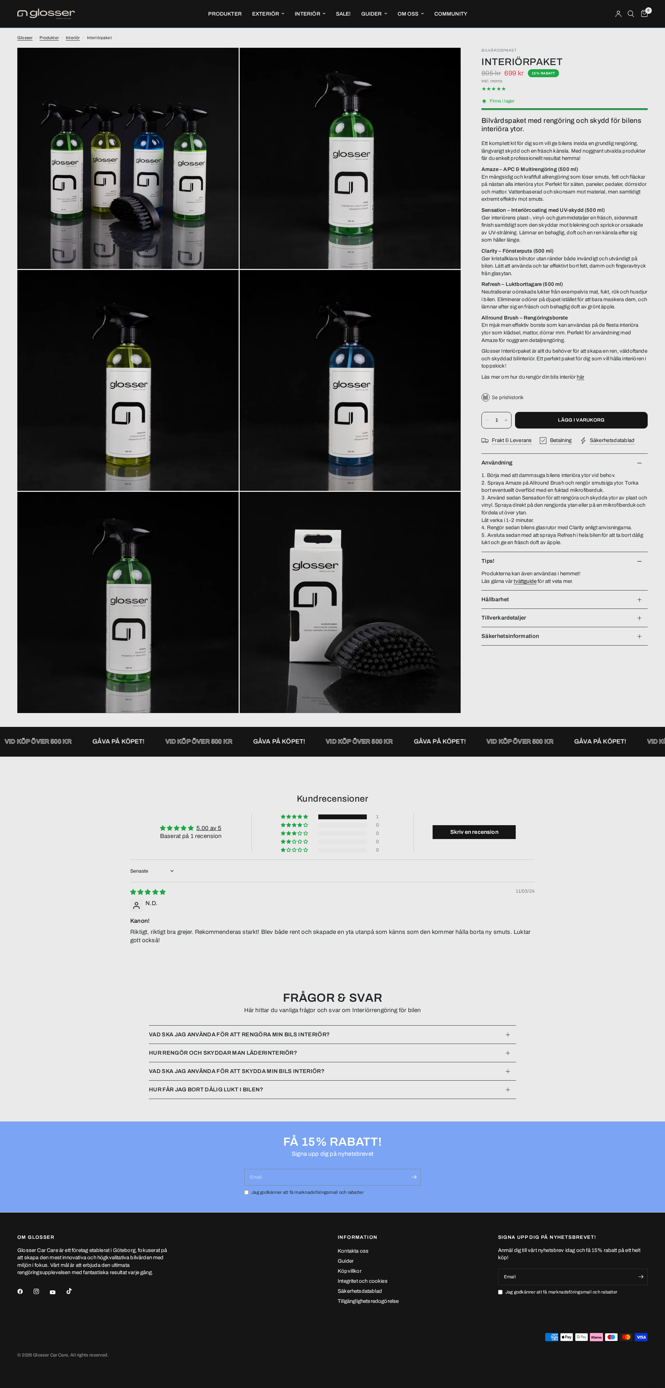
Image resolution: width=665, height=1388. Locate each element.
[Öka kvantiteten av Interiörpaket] (506, 420)
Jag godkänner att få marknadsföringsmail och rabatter (307, 1192)
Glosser (25, 37)
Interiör (73, 37)
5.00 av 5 (209, 828)
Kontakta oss (353, 1251)
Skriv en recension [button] (474, 832)
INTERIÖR (307, 14)
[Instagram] (41, 1291)
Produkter (49, 37)
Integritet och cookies (363, 1281)
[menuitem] (225, 13)
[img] (148, 892)
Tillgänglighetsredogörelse (368, 1301)
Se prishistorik (508, 397)
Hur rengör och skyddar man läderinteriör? (223, 1053)
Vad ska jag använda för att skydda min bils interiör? (237, 1071)
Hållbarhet (495, 599)
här (580, 377)
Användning (496, 463)
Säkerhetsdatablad (360, 1291)
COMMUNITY (451, 14)
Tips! (488, 561)
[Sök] (631, 14)
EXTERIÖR (265, 14)
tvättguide (525, 581)
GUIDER (371, 14)
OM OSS (408, 14)
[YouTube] (57, 1292)
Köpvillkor (350, 1271)
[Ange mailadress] (414, 1177)
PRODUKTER (225, 14)
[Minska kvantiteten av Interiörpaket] (487, 420)
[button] (295, 816)
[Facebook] (25, 1291)
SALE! (343, 14)
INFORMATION (357, 1237)
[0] (643, 14)
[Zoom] (224, 62)
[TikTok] (74, 1291)
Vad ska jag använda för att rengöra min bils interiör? (239, 1034)
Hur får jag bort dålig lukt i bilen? (206, 1089)
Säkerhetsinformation (510, 636)
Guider (346, 1261)
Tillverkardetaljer (503, 618)
